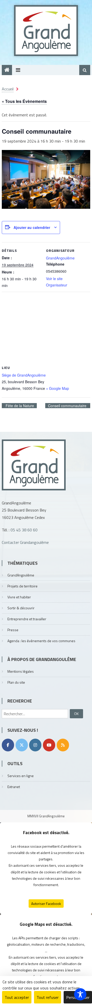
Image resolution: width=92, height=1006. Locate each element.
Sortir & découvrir (20, 608)
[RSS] (63, 745)
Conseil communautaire (67, 405)
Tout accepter (17, 997)
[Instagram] (35, 745)
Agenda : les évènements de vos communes (41, 640)
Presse (12, 629)
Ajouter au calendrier (32, 227)
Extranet (13, 786)
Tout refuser (48, 997)
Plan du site (16, 682)
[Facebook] (8, 745)
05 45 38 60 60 (24, 530)
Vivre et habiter (19, 597)
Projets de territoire (22, 586)
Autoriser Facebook (46, 903)
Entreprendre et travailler (26, 619)
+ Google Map (57, 388)
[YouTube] (49, 745)
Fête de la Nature (19, 405)
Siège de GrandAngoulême (24, 375)
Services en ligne (20, 775)
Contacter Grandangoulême (25, 542)
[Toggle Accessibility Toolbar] (80, 994)
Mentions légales (20, 671)
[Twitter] (22, 745)
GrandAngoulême (60, 257)
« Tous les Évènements (24, 101)
